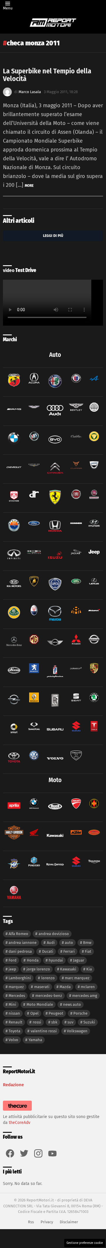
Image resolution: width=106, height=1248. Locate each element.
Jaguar (78, 960)
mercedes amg (84, 995)
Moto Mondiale (39, 1004)
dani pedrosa (20, 951)
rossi (37, 1022)
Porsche (80, 1013)
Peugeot (56, 1013)
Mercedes (17, 995)
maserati (41, 987)
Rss (31, 1222)
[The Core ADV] (17, 1110)
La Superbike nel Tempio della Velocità (47, 75)
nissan (14, 1013)
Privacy (47, 1222)
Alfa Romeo (18, 934)
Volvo (13, 1040)
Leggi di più (53, 235)
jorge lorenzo (38, 969)
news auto (72, 1004)
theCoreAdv (19, 1122)
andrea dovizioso (54, 934)
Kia (89, 969)
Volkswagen (77, 1031)
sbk (54, 1022)
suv (70, 1022)
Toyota (14, 1031)
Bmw (87, 942)
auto (69, 942)
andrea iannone (23, 942)
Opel (34, 1013)
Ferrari (69, 951)
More (29, 185)
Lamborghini (20, 978)
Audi (51, 942)
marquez (16, 987)
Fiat (88, 951)
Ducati (47, 951)
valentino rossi (44, 1031)
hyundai (56, 960)
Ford (12, 960)
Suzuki (89, 1022)
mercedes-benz (48, 995)
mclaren (88, 987)
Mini (12, 1004)
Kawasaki (68, 969)
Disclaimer (69, 1222)
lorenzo (48, 978)
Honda (33, 960)
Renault (15, 1022)
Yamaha (35, 1040)
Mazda (65, 987)
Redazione (13, 1084)
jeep (12, 969)
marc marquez (77, 978)
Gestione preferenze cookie (85, 1243)
